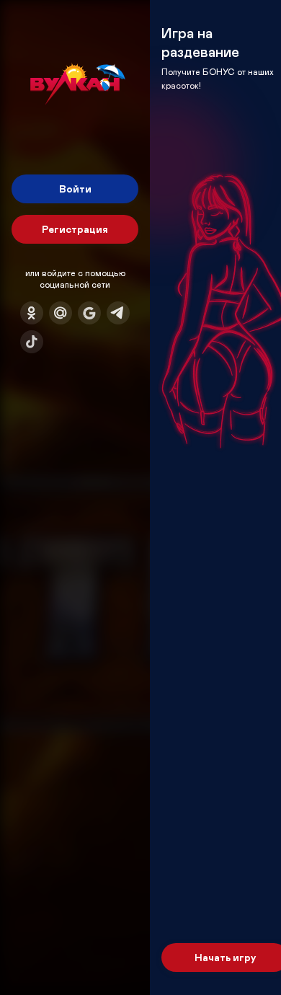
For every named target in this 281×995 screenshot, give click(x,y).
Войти (75, 188)
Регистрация (75, 229)
